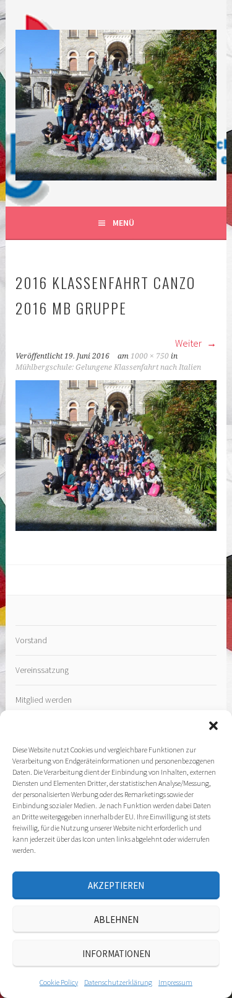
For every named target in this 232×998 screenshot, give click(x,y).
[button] (213, 726)
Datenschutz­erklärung (118, 982)
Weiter (189, 343)
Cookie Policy (59, 982)
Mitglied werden (43, 699)
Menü (123, 222)
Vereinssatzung (42, 669)
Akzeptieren (116, 885)
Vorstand (31, 640)
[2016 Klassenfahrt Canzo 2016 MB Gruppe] (115, 527)
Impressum (175, 982)
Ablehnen (116, 919)
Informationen (116, 954)
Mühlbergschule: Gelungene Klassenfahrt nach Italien (108, 367)
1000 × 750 (150, 356)
